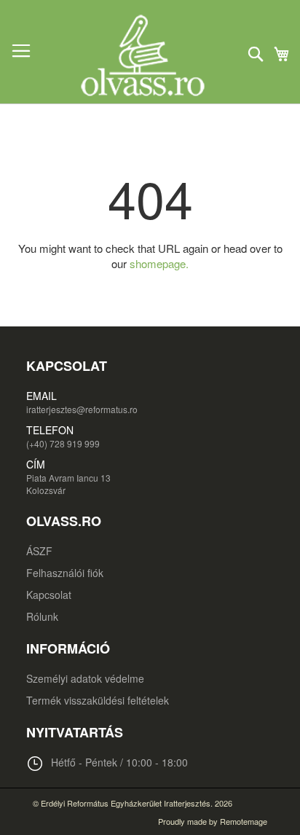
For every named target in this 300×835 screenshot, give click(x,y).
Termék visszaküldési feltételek (97, 700)
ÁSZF (39, 551)
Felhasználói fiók (64, 572)
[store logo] (150, 55)
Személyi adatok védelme (85, 678)
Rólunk (42, 616)
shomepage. (159, 263)
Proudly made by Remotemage (212, 821)
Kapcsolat (48, 594)
